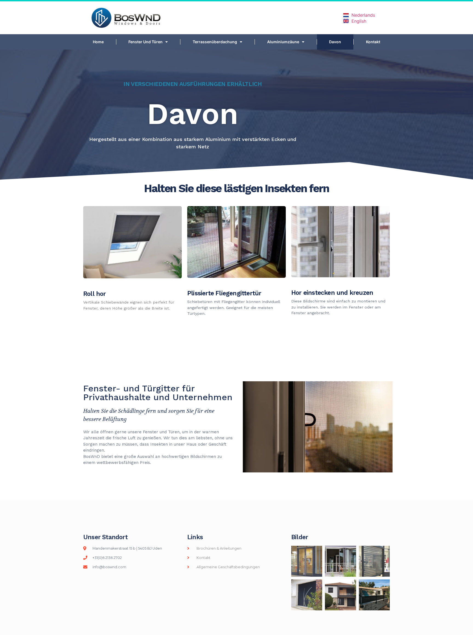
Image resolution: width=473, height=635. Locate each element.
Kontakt (373, 41)
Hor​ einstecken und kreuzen (332, 292)
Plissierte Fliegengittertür (224, 293)
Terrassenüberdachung (215, 41)
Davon (335, 41)
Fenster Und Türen (145, 41)
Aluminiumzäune (283, 41)
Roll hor (94, 293)
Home (98, 41)
